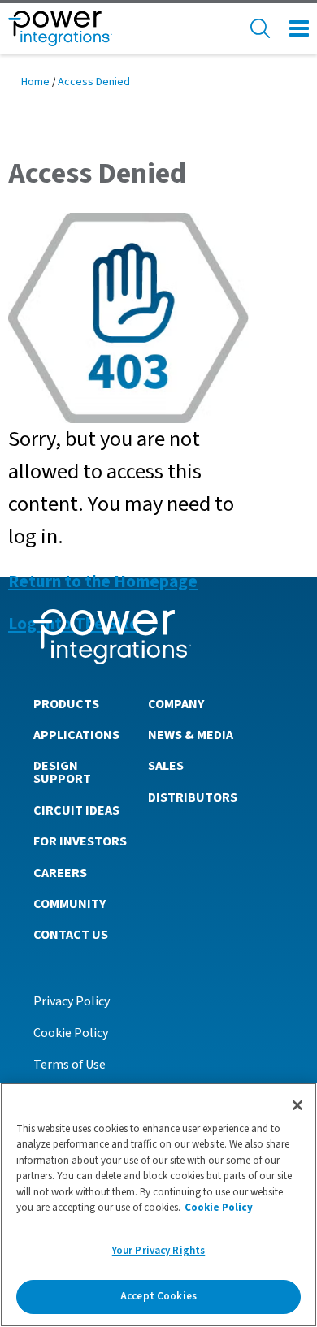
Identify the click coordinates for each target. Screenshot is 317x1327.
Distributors (192, 797)
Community (69, 904)
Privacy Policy (71, 1001)
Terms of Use (69, 1065)
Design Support (62, 772)
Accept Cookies (158, 1296)
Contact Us (70, 935)
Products (66, 704)
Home (35, 82)
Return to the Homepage (103, 581)
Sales (166, 766)
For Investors (80, 841)
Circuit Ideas (76, 810)
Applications (76, 735)
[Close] (297, 1105)
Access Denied (94, 82)
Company (176, 704)
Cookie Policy (70, 1033)
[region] (158, 1205)
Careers (60, 873)
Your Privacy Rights (158, 1250)
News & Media (190, 735)
